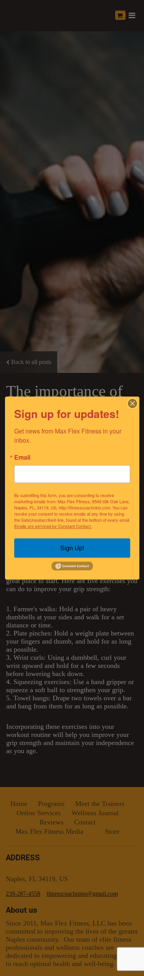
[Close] (132, 403)
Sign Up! (72, 547)
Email (22, 457)
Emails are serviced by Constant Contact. (53, 526)
